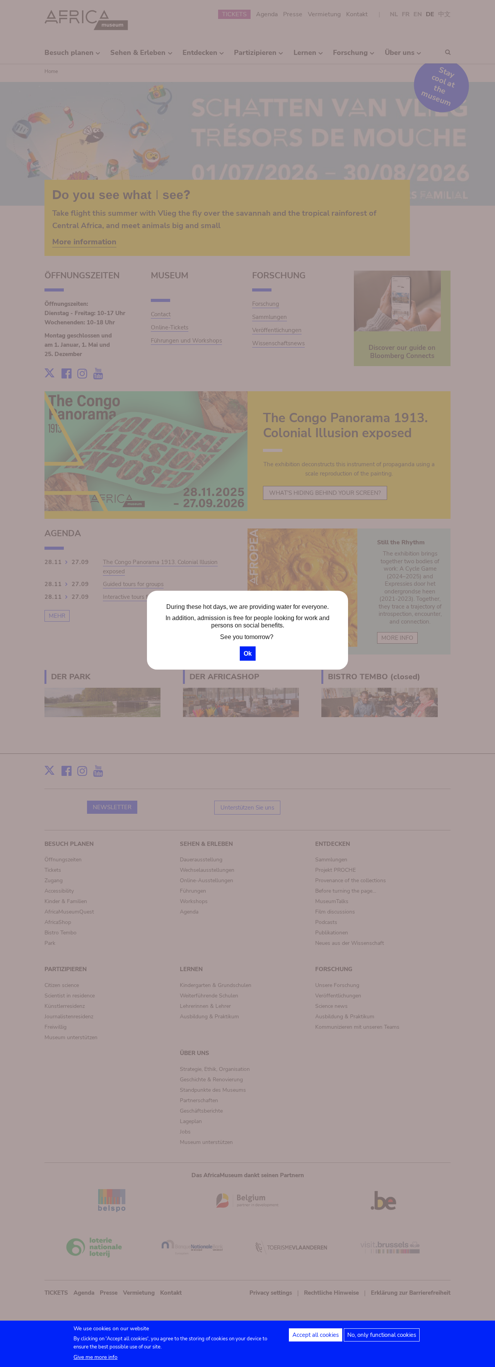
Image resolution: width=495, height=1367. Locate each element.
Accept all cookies (315, 1335)
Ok (248, 653)
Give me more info (95, 1357)
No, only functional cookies (381, 1335)
